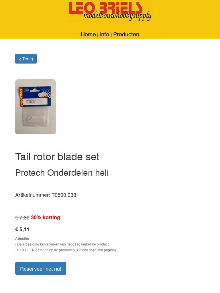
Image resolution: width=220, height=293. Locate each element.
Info (105, 34)
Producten (126, 34)
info (100, 249)
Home (88, 34)
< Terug (26, 59)
